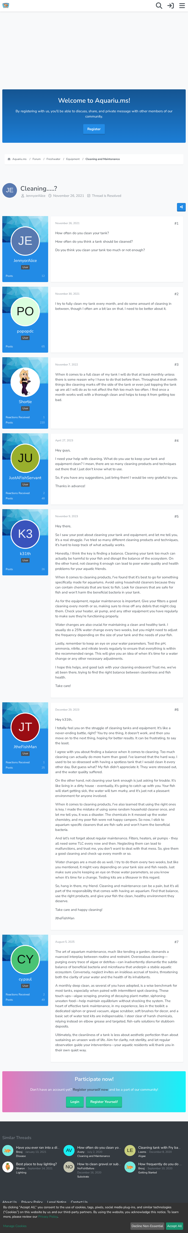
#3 (176, 364)
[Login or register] (170, 5)
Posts (9, 276)
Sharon (20, 1168)
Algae (142, 1156)
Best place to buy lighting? (36, 1164)
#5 (176, 516)
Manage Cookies (15, 1226)
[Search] (159, 5)
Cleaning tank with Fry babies (161, 1147)
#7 (176, 942)
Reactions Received (18, 417)
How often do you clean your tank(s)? (106, 1147)
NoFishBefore (85, 1168)
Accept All (174, 1226)
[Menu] (182, 5)
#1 (176, 223)
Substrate (83, 1176)
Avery (80, 1152)
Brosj (19, 1152)
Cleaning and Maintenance (93, 1156)
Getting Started (147, 1172)
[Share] (181, 207)
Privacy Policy (48, 1216)
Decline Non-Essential (147, 1226)
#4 (176, 440)
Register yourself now (90, 1089)
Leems (142, 1152)
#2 (176, 294)
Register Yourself (104, 1101)
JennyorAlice (35, 195)
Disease (21, 1156)
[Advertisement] (94, 55)
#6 (176, 709)
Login (74, 1101)
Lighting (21, 1172)
